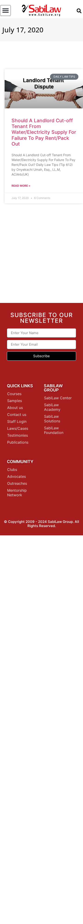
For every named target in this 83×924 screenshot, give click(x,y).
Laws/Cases (17, 428)
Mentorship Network (17, 492)
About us (15, 407)
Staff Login (17, 421)
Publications (17, 442)
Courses (14, 393)
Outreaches (17, 483)
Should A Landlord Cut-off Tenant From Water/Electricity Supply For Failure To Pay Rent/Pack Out (44, 132)
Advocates (16, 476)
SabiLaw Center (58, 398)
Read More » (21, 185)
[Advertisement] (41, 254)
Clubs (12, 469)
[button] (5, 10)
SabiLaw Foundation (53, 430)
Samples (14, 400)
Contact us (16, 414)
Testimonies (17, 435)
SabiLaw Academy (52, 407)
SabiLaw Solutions (52, 418)
